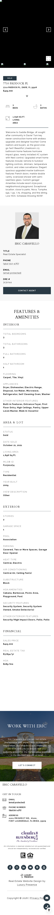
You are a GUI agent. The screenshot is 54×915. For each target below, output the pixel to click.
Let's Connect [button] (27, 765)
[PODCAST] (37, 867)
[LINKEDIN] (23, 867)
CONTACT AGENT (27, 291)
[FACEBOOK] (10, 867)
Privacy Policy (38, 898)
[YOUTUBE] (30, 867)
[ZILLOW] (43, 867)
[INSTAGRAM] (16, 867)
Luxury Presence (27, 884)
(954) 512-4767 (11, 263)
